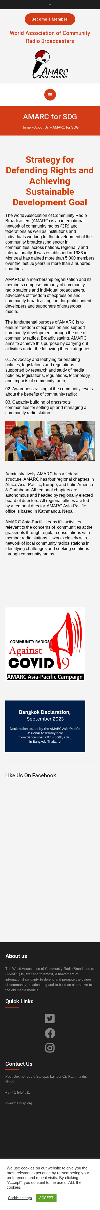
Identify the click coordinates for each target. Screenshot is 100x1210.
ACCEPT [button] (46, 1198)
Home (26, 127)
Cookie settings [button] (20, 1198)
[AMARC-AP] (50, 64)
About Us (41, 127)
